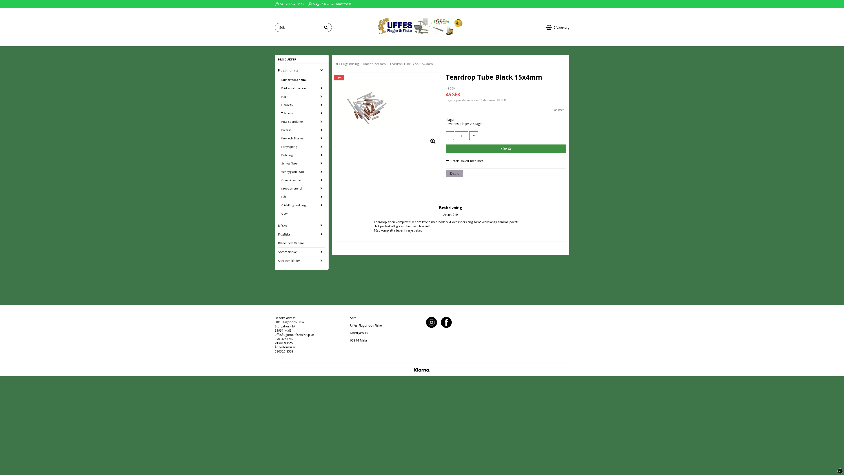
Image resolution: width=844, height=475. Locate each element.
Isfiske (282, 225)
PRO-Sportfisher (292, 122)
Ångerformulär (285, 347)
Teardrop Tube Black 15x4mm (411, 64)
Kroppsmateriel (291, 188)
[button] (557, 27)
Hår (283, 197)
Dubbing (287, 155)
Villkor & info (284, 343)
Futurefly (287, 105)
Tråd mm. (287, 113)
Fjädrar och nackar (293, 88)
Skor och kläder (289, 261)
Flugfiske (284, 234)
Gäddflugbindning (293, 205)
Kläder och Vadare (291, 243)
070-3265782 (284, 339)
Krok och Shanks (292, 138)
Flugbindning (288, 70)
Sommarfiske (287, 252)
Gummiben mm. (291, 180)
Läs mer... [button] (559, 110)
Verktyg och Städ (292, 172)
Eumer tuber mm (293, 80)
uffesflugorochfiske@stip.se (294, 334)
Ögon (285, 214)
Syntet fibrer (289, 163)
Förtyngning (289, 147)
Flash (284, 97)
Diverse (286, 130)
